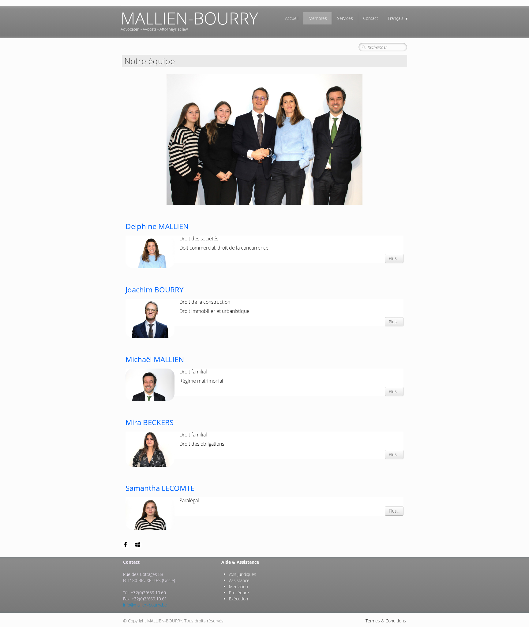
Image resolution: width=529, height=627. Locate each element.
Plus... (394, 258)
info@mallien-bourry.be (145, 605)
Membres (318, 18)
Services (345, 18)
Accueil (291, 18)
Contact (370, 18)
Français (398, 18)
